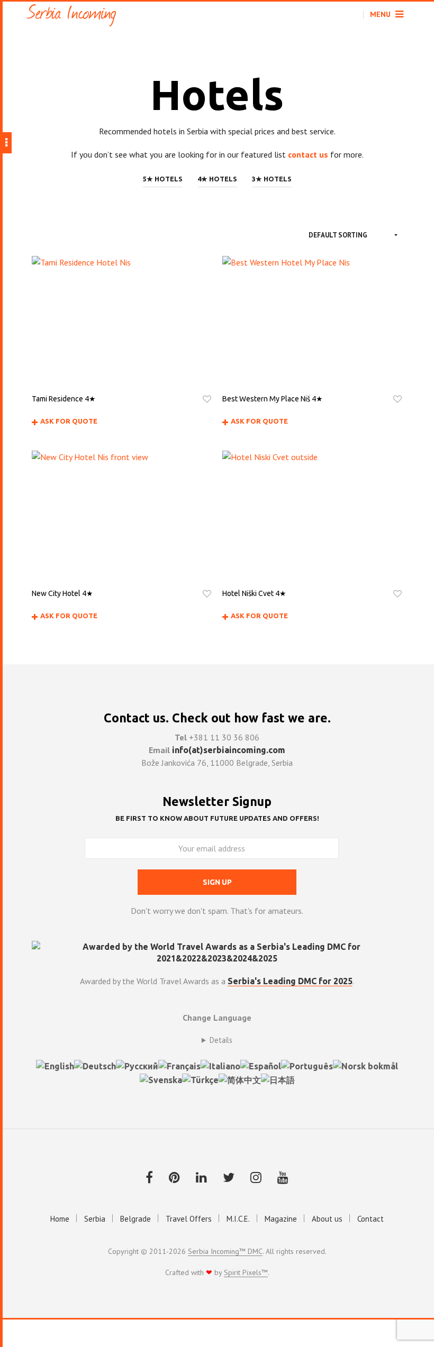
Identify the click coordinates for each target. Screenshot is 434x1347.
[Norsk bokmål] (365, 1065)
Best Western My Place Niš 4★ (272, 399)
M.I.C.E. (238, 1219)
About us (327, 1219)
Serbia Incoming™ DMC (225, 1252)
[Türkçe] (200, 1079)
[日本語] (278, 1079)
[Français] (179, 1065)
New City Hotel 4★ (62, 593)
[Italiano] (220, 1065)
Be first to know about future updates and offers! (217, 818)
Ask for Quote (68, 421)
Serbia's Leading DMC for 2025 (290, 981)
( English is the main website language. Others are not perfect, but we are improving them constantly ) (217, 1040)
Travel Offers (189, 1219)
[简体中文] (240, 1079)
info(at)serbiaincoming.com (228, 750)
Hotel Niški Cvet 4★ (254, 593)
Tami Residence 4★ (64, 399)
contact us (308, 154)
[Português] (307, 1065)
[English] (55, 1065)
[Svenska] (161, 1079)
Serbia (94, 1219)
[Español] (260, 1065)
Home (59, 1219)
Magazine (281, 1219)
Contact (370, 1219)
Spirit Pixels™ (246, 1273)
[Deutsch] (95, 1065)
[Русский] (137, 1065)
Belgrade (135, 1219)
